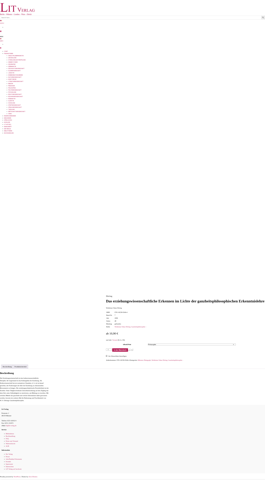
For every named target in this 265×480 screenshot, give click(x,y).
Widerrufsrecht (10, 443)
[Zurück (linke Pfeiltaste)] (3, 240)
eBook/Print (127, 344)
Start (6, 51)
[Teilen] (258, 2)
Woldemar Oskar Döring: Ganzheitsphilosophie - (167, 360)
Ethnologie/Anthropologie (17, 60)
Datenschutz (10, 466)
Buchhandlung (9, 133)
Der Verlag (7, 129)
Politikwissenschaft (15, 90)
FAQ (7, 438)
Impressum (9, 464)
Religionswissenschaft (15, 96)
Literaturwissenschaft (15, 81)
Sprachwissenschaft (15, 107)
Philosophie (12, 88)
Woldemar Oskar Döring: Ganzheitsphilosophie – (130, 327)
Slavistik (11, 101)
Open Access (8, 120)
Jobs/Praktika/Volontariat (14, 459)
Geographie (11, 64)
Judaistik (11, 73)
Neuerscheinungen (10, 116)
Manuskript (8, 126)
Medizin (10, 83)
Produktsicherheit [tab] (20, 367)
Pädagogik (11, 86)
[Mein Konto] (1, 31)
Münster (140, 360)
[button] (116, 356)
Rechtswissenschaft (15, 94)
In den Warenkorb (120, 350)
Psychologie (12, 92)
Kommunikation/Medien (15, 75)
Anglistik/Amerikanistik (16, 55)
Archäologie (12, 58)
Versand (114, 340)
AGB (7, 446)
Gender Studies (13, 62)
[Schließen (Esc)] (262, 2)
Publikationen (8, 53)
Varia (10, 113)
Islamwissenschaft (14, 70)
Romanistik (11, 98)
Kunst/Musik (12, 79)
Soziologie (11, 103)
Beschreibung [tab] (7, 367)
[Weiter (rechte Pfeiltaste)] (261, 240)
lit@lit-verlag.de (11, 425)
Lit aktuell (7, 124)
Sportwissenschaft (14, 105)
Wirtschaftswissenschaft (16, 111)
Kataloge (7, 122)
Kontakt (8, 461)
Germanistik (12, 66)
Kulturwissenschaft (15, 77)
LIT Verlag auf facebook (14, 469)
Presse (8, 456)
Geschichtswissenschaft (16, 68)
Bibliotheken (8, 131)
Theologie (11, 109)
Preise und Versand (12, 441)
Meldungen (7, 118)
